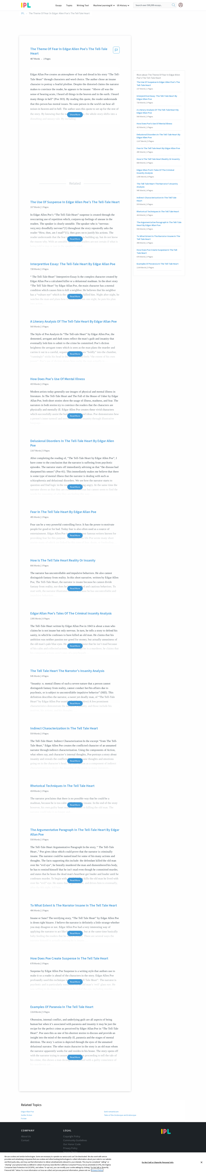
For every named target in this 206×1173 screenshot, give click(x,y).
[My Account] (182, 5)
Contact (25, 1140)
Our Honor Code (72, 1144)
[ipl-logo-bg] (27, 4)
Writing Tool (83, 5)
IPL (22, 13)
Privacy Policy (70, 1148)
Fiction (23, 1118)
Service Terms (70, 1152)
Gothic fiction (26, 1115)
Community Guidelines (75, 1140)
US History (122, 5)
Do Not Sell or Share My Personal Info (157, 1162)
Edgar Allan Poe (27, 1111)
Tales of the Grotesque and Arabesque (120, 1115)
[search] (173, 5)
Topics (69, 5)
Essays (58, 5)
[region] (103, 1162)
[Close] (201, 1162)
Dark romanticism (111, 1111)
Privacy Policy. (97, 1170)
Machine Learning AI (102, 5)
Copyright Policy (71, 1136)
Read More (75, 238)
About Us (26, 1136)
